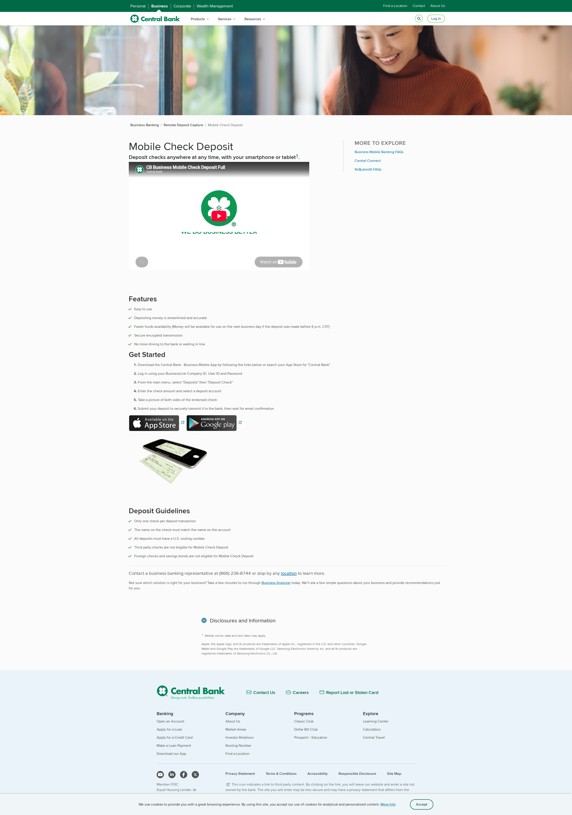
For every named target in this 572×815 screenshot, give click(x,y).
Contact (419, 6)
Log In (436, 18)
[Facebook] (183, 774)
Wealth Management (215, 6)
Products (198, 19)
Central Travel (374, 737)
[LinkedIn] (172, 774)
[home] (155, 19)
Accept (421, 804)
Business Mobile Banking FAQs (379, 151)
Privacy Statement (240, 773)
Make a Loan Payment (174, 745)
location (289, 573)
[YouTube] (160, 774)
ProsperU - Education (310, 737)
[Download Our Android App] (214, 422)
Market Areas (235, 729)
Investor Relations (239, 737)
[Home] (193, 692)
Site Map (394, 773)
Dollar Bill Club (306, 729)
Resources (253, 19)
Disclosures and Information (243, 620)
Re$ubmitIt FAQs (368, 169)
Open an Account (170, 721)
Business (159, 6)
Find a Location (395, 6)
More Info (388, 804)
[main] (286, 413)
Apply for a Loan (169, 729)
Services (224, 19)
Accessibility (317, 773)
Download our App (171, 753)
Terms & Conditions (281, 773)
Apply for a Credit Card (175, 737)
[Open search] (419, 19)
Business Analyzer (276, 582)
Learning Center (375, 721)
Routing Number (238, 745)
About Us (437, 6)
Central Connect (368, 160)
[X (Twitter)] (195, 774)
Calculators (372, 729)
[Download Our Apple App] (157, 422)
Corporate (182, 6)
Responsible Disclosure (357, 773)
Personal (138, 6)
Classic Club (304, 721)
